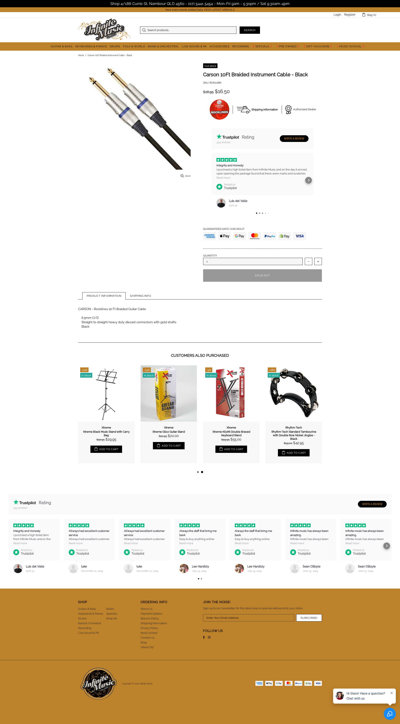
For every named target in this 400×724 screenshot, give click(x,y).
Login (337, 14)
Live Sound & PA (88, 632)
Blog (144, 642)
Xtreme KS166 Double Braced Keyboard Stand (231, 433)
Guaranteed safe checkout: (224, 228)
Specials (111, 613)
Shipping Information (154, 623)
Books (110, 608)
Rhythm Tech (293, 427)
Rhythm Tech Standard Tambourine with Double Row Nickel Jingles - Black (293, 435)
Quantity (210, 255)
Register (349, 14)
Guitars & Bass (87, 608)
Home (81, 55)
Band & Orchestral (89, 623)
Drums (82, 618)
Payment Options (151, 613)
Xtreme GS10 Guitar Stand (168, 431)
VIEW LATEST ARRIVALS (219, 9)
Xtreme (106, 427)
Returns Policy (150, 618)
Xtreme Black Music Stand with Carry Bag (106, 433)
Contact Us (147, 637)
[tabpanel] (231, 417)
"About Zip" (147, 647)
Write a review (294, 138)
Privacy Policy (149, 628)
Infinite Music (104, 30)
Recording (84, 628)
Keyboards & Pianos (90, 613)
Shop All (111, 618)
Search (250, 30)
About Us (146, 608)
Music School (149, 632)
